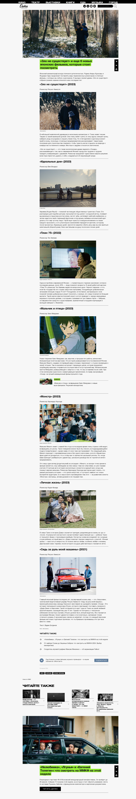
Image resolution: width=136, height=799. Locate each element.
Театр (35, 2)
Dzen (91, 6)
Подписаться (101, 660)
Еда (83, 2)
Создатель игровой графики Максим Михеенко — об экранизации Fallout (71, 649)
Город (113, 2)
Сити (24, 6)
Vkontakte (88, 6)
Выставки (53, 2)
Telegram (84, 6)
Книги (70, 2)
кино (42, 673)
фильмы (49, 673)
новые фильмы (59, 673)
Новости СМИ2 (27, 679)
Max (94, 6)
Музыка (97, 2)
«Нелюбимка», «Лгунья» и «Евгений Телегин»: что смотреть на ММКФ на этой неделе (76, 639)
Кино (21, 2)
